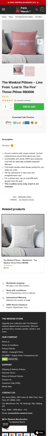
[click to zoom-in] (24, 41)
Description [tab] (7, 139)
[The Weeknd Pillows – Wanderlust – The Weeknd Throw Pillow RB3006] (23, 235)
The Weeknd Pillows (26, 200)
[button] (42, 9)
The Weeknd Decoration (24, 17)
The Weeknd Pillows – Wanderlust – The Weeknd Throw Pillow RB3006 (20, 261)
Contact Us (6, 380)
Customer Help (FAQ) (11, 383)
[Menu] (6, 10)
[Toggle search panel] (36, 9)
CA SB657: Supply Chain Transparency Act (20, 355)
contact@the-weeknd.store (20, 413)
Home (4, 17)
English (12, 429)
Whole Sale (7, 386)
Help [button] (41, 433)
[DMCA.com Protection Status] (23, 359)
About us (5, 342)
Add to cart (29, 106)
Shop (11, 17)
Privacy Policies (8, 348)
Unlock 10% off (5, 424)
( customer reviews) (22, 100)
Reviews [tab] (7, 145)
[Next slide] (40, 41)
